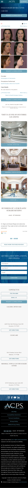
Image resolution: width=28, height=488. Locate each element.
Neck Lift (12, 83)
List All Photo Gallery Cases (14, 104)
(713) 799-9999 (14, 293)
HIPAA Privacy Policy (14, 424)
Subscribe (14, 277)
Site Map (14, 411)
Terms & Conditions (14, 418)
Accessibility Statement (14, 415)
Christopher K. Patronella (8, 78)
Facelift (17, 83)
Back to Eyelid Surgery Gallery (14, 95)
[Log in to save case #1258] (1, 23)
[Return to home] (14, 406)
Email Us (14, 297)
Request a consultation (14, 15)
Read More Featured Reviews (14, 244)
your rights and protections (19, 439)
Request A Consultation (14, 301)
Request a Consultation (14, 71)
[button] (7, 26)
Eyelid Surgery (5, 83)
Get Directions (14, 330)
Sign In (25, 23)
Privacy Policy (14, 421)
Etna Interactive (23, 482)
